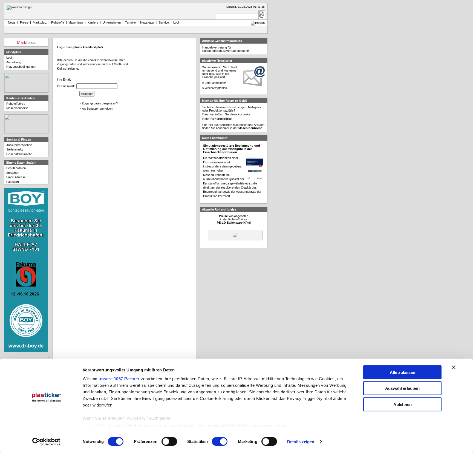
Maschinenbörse (17, 108)
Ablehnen (402, 404)
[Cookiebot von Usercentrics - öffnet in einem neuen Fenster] (46, 442)
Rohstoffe (57, 22)
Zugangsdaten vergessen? (100, 103)
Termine (130, 22)
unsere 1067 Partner (119, 378)
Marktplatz (40, 22)
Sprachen (12, 172)
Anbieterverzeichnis (19, 145)
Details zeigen (300, 441)
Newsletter (147, 22)
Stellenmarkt (14, 149)
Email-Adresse (16, 177)
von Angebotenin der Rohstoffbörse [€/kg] (234, 219)
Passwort (12, 181)
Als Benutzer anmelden (97, 108)
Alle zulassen (402, 372)
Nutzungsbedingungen (21, 66)
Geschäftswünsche (19, 154)
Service (164, 22)
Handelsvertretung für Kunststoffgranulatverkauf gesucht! (225, 49)
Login (9, 57)
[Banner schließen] (453, 367)
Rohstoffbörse (15, 103)
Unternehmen (112, 22)
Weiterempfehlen (216, 88)
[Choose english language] (258, 22)
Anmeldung (13, 62)
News (11, 22)
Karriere (93, 22)
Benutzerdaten (16, 168)
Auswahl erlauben (402, 388)
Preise (24, 22)
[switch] (169, 441)
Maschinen (75, 22)
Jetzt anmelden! (215, 82)
